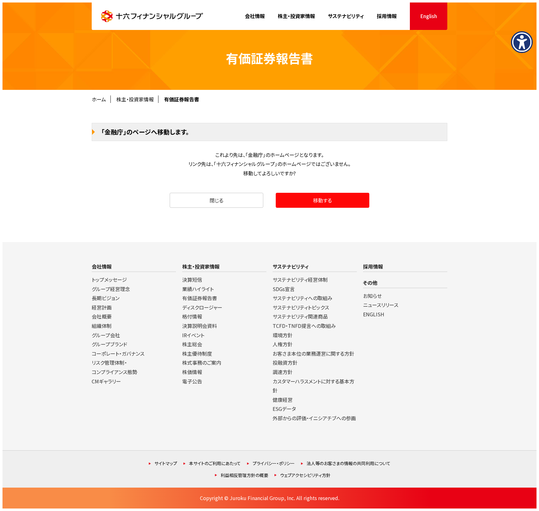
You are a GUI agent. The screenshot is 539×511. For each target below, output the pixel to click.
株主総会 (192, 344)
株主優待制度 (197, 353)
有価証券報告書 (199, 298)
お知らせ (372, 295)
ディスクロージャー (202, 307)
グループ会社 (106, 335)
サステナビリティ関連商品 (300, 316)
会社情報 (102, 266)
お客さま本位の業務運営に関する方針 (313, 353)
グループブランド (109, 344)
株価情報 (192, 372)
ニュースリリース (380, 305)
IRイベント (193, 335)
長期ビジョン (105, 298)
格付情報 (192, 316)
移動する (322, 200)
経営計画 (102, 307)
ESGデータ (284, 408)
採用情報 (373, 266)
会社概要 (102, 316)
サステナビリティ (291, 266)
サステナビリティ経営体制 (300, 279)
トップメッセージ (109, 279)
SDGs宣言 (284, 289)
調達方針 (283, 372)
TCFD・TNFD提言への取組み (304, 325)
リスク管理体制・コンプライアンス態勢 (114, 367)
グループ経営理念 (111, 289)
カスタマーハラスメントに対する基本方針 (313, 385)
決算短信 (192, 279)
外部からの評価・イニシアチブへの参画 (314, 418)
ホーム (99, 99)
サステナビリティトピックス (301, 307)
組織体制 (102, 325)
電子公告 (192, 381)
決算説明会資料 (199, 325)
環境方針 (283, 335)
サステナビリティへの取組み (303, 298)
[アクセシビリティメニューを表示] (522, 42)
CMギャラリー (106, 381)
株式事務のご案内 (201, 362)
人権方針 (283, 344)
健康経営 (283, 399)
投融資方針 (285, 362)
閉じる (216, 200)
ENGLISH (373, 314)
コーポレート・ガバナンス (118, 353)
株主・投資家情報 (135, 99)
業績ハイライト (198, 289)
